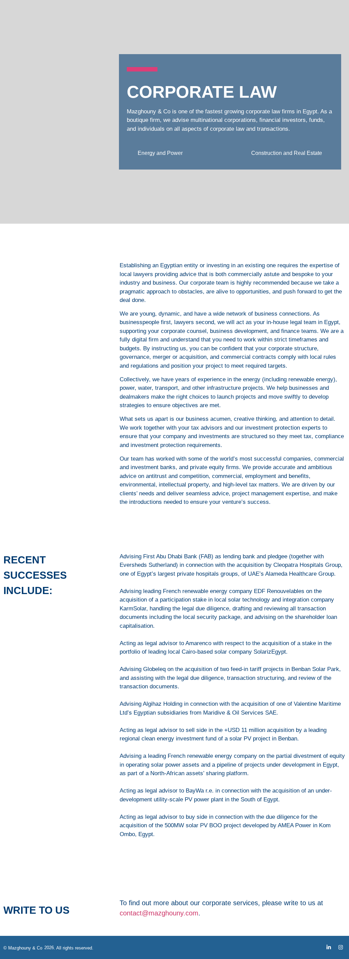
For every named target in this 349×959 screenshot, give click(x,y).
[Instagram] (340, 947)
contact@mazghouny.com (159, 913)
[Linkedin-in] (328, 947)
